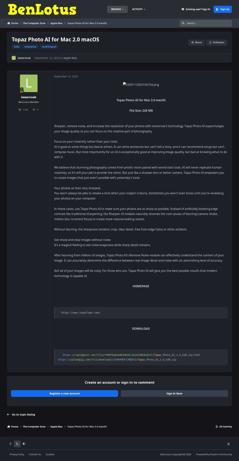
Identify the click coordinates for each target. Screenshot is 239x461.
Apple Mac (70, 58)
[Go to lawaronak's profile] (14, 58)
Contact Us (35, 454)
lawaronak (24, 58)
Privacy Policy (17, 454)
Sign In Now (174, 393)
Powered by (214, 454)
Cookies (50, 454)
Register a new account (65, 393)
